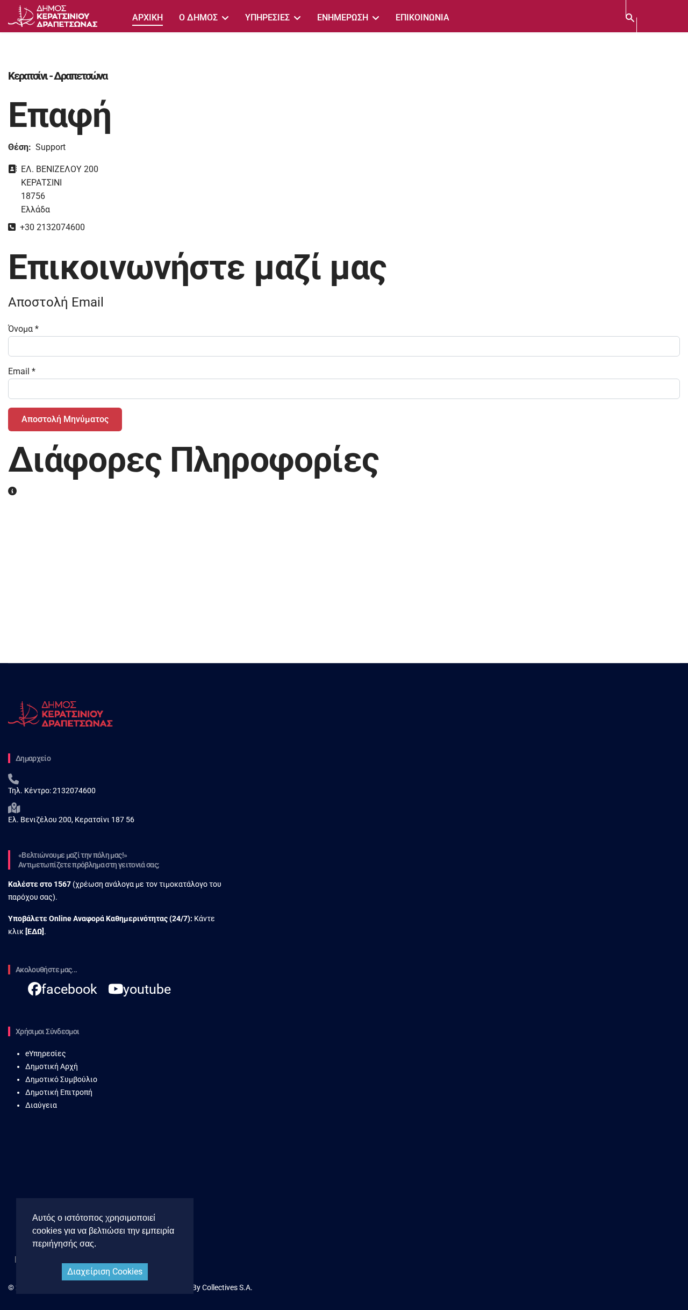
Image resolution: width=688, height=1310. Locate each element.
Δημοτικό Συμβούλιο (61, 1079)
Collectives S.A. (227, 1287)
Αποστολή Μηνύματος (65, 419)
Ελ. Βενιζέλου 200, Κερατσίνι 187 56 (71, 819)
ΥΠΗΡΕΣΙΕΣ (267, 17)
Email (21, 371)
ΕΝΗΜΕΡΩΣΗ (342, 17)
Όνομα (23, 329)
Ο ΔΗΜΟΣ (198, 17)
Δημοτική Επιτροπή (58, 1092)
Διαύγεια (41, 1105)
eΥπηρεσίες (45, 1053)
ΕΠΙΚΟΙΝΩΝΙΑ (422, 17)
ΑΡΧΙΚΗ (147, 17)
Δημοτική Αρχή (51, 1066)
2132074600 (73, 790)
